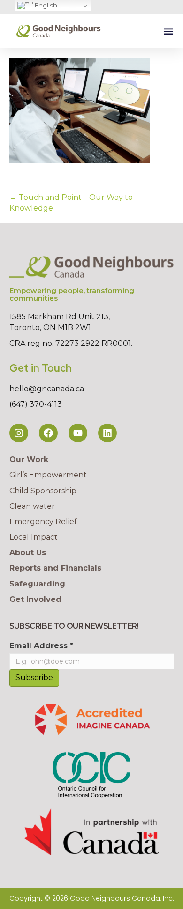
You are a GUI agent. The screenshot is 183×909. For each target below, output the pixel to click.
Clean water (32, 506)
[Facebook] (48, 433)
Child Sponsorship (42, 490)
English (45, 5)
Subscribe (34, 677)
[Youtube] (78, 433)
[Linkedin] (107, 433)
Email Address (41, 645)
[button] (168, 31)
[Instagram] (18, 433)
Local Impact (33, 537)
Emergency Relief (43, 521)
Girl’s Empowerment (48, 474)
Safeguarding (37, 583)
